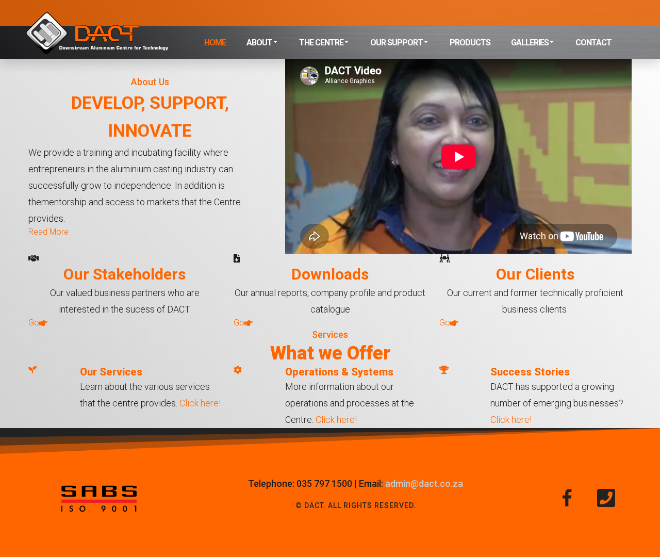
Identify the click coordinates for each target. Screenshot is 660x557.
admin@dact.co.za (424, 483)
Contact (593, 42)
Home (215, 42)
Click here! (200, 403)
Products (470, 42)
